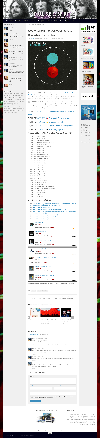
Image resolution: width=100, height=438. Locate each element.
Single (7, 110)
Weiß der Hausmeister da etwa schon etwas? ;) (17, 29)
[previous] (29, 317)
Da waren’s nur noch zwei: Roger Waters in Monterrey (48, 320)
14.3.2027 (85, 129)
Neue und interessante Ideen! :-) (16, 86)
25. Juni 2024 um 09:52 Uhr (40, 348)
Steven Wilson (44, 290)
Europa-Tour (39, 290)
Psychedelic (6, 108)
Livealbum (15, 103)
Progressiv (21, 107)
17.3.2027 (85, 132)
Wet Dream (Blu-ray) (40, 249)
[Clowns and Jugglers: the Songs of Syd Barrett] (88, 84)
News (43, 24)
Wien (16, 112)
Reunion (18, 108)
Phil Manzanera (20, 105)
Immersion (6, 103)
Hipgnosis (22, 101)
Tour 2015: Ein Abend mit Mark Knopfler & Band (68, 320)
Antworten (34, 346)
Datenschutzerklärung (43, 431)
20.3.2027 (86, 135)
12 (38, 309)
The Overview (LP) (39, 231)
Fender (22, 99)
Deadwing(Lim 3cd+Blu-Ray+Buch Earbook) (46, 257)
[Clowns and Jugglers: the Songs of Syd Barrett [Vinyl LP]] (88, 68)
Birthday (11, 93)
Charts (5, 95)
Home (11, 21)
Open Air (16, 105)
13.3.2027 (84, 127)
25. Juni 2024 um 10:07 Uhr (40, 356)
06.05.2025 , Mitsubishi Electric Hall (51, 113)
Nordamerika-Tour (9, 105)
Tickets (10, 112)
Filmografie (41, 21)
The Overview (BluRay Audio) (42, 240)
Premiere (16, 107)
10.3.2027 (85, 126)
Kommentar (32, 376)
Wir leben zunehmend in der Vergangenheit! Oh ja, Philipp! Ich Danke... (16, 80)
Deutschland (33, 290)
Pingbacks (44, 334)
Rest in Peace (13, 108)
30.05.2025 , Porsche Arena (53, 118)
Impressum (53, 431)
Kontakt (60, 431)
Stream (19, 110)
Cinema (8, 95)
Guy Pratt (17, 101)
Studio (22, 110)
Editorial (26, 21)
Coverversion (20, 95)
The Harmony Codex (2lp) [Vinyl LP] (44, 275)
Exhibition (17, 99)
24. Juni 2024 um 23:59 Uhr (42, 338)
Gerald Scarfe (13, 101)
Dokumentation (15, 97)
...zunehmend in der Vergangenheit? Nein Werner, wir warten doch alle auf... (16, 72)
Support (67, 21)
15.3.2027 (84, 131)
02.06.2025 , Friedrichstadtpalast (54, 125)
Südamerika (6, 112)
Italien (10, 103)
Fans (20, 99)
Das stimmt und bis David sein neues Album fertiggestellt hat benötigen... (16, 52)
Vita (73, 21)
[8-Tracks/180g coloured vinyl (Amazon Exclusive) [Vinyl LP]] (88, 55)
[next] (72, 317)
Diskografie (18, 21)
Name (31, 385)
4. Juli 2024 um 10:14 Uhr (46, 363)
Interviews (50, 21)
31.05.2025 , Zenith (49, 122)
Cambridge (18, 93)
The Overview (38, 222)
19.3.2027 (84, 134)
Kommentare (34, 334)
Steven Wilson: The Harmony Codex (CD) (43, 219)
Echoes (20, 97)
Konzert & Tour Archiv (34, 24)
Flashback (9, 101)
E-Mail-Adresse (57, 385)
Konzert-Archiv (58, 21)
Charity (22, 93)
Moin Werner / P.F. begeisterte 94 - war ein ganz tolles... (16, 65)
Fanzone (33, 21)
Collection (14, 95)
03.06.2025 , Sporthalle (51, 129)
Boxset (15, 93)
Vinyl (13, 112)
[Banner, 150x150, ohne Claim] (87, 142)
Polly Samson (11, 107)
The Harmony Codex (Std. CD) (42, 266)
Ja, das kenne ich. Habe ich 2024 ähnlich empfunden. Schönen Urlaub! (16, 46)
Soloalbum (10, 110)
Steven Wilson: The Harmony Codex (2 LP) (43, 217)
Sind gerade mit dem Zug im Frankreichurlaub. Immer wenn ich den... (16, 59)
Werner (32, 38)
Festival (5, 101)
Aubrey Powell (6, 93)
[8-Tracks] (88, 43)
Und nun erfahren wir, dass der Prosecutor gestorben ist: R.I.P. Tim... (16, 35)
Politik (6, 107)
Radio (9, 108)
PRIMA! (10, 41)
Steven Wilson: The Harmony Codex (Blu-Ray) (44, 215)
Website (31, 391)
